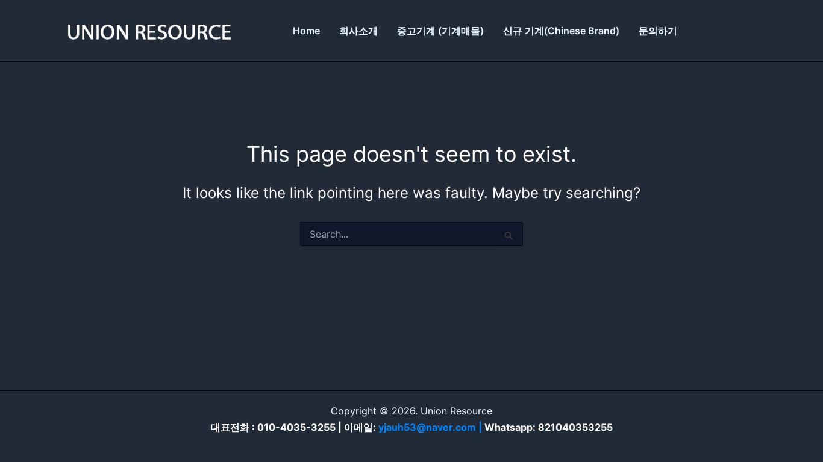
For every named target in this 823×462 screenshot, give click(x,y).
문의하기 (658, 31)
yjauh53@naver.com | (431, 427)
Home (306, 31)
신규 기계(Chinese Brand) (561, 31)
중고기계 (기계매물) (440, 31)
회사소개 (358, 31)
